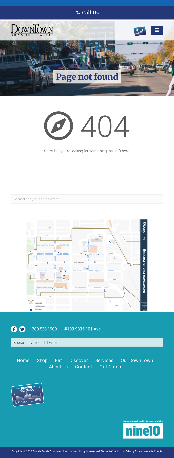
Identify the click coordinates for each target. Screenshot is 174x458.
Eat (58, 360)
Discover (78, 360)
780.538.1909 (44, 329)
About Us (58, 366)
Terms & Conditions (112, 451)
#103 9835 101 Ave (82, 329)
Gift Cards (110, 366)
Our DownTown (137, 360)
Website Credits (153, 451)
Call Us (90, 13)
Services (104, 360)
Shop (42, 360)
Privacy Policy (134, 451)
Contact (83, 366)
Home (23, 360)
